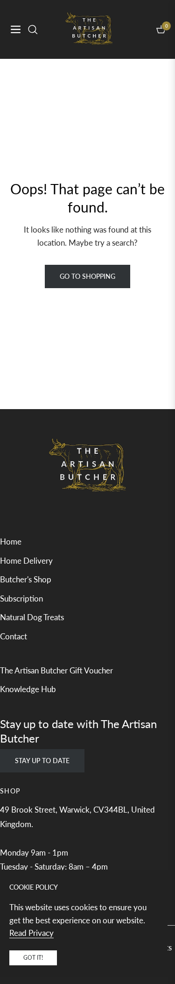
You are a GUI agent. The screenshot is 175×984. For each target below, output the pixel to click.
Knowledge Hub (28, 689)
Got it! (33, 957)
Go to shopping (87, 276)
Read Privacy (31, 933)
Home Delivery (26, 561)
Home (10, 541)
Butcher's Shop (25, 579)
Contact (13, 636)
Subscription (21, 598)
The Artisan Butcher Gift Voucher (56, 670)
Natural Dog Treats (32, 617)
